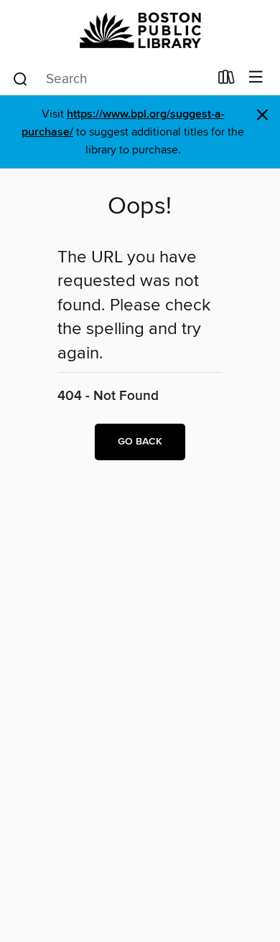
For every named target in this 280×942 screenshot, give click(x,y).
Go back (140, 441)
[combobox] (110, 79)
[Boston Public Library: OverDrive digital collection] (140, 30)
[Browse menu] (256, 77)
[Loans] (226, 80)
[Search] (20, 78)
